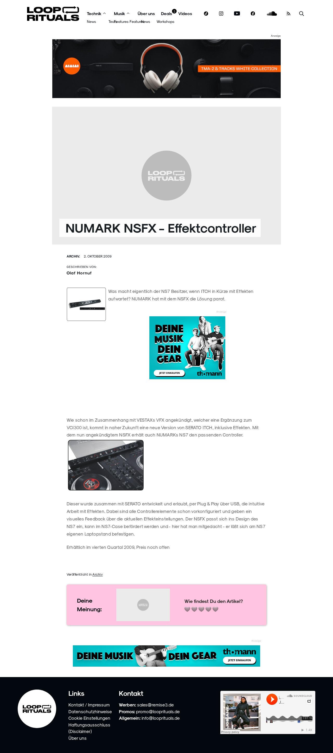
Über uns (146, 13)
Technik (94, 13)
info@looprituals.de (161, 717)
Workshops (165, 21)
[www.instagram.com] (221, 13)
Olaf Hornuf (79, 272)
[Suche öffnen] (301, 13)
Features (121, 21)
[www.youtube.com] (237, 13)
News (91, 21)
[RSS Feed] (288, 13)
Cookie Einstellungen (89, 717)
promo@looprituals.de (158, 711)
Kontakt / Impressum (89, 704)
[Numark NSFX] (166, 465)
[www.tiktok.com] (206, 13)
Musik (119, 13)
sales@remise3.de (155, 704)
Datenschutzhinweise (90, 711)
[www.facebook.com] (253, 13)
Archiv (97, 574)
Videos (185, 13)
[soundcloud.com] (272, 13)
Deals (166, 13)
